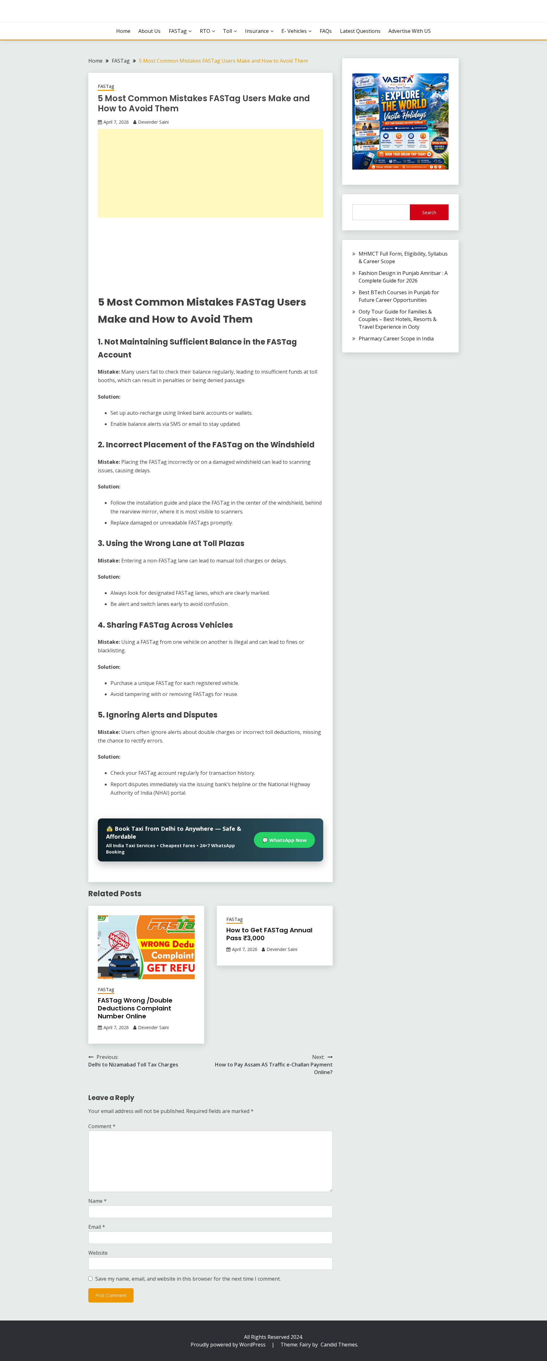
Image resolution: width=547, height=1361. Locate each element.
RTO (205, 31)
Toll (227, 31)
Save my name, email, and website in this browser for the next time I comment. (188, 1278)
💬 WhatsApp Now (284, 840)
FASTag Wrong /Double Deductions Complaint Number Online (135, 1008)
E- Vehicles (294, 31)
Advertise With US (409, 31)
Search (429, 212)
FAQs (326, 31)
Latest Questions (360, 31)
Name (97, 1200)
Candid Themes (339, 1344)
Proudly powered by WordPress (229, 1344)
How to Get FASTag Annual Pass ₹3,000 (269, 934)
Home (123, 31)
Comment (102, 1126)
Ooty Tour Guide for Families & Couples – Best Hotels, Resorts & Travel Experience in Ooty (398, 319)
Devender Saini (153, 122)
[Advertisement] (210, 173)
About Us (149, 31)
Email (96, 1226)
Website (98, 1252)
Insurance (257, 31)
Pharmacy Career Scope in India (396, 338)
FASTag (178, 31)
